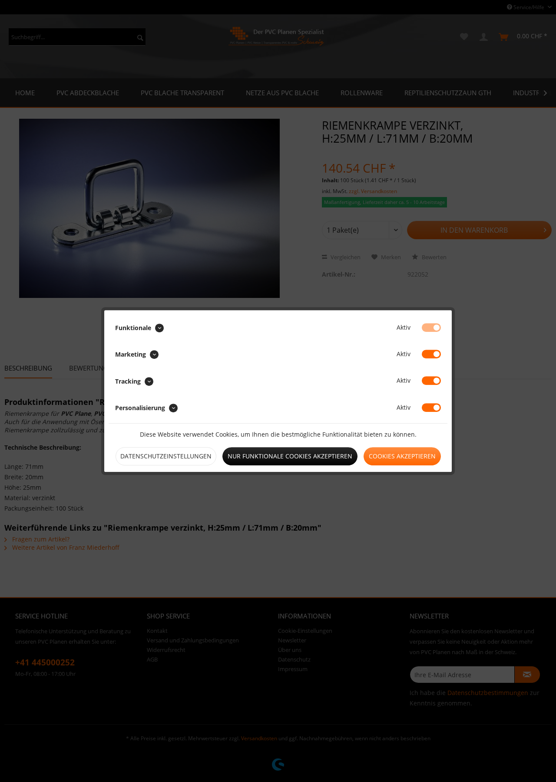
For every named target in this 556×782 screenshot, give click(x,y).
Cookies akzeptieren (402, 456)
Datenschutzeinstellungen (166, 456)
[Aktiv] (431, 327)
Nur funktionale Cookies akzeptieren (290, 456)
